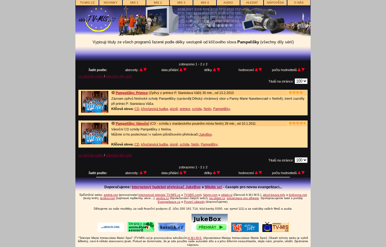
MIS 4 (205, 2)
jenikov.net (107, 198)
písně (174, 109)
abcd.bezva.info (274, 194)
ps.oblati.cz (217, 198)
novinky (111, 2)
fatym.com (210, 194)
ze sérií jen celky (91, 76)
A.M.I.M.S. (195, 237)
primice (185, 109)
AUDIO (228, 2)
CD (136, 109)
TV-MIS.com (192, 194)
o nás (299, 2)
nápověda (275, 2)
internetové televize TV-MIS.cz (159, 194)
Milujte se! (213, 187)
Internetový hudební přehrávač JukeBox (166, 187)
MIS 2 (158, 2)
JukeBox (205, 134)
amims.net (111, 194)
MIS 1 (134, 2)
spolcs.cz (162, 198)
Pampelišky (221, 109)
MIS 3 (181, 2)
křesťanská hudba (154, 109)
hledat (252, 2)
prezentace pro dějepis (243, 198)
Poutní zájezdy (194, 201)
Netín (207, 109)
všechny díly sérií (119, 76)
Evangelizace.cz (169, 201)
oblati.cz (227, 194)
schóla (197, 109)
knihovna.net (298, 194)
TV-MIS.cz (87, 2)
